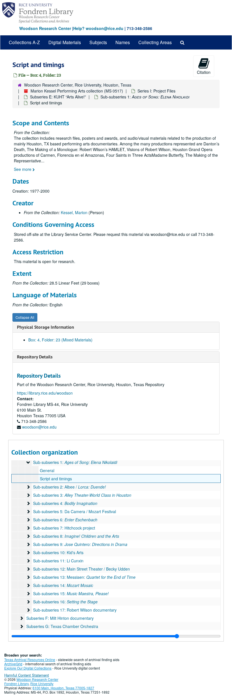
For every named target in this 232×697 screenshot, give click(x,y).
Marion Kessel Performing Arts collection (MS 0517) (77, 91)
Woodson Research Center (45, 28)
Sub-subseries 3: (82, 495)
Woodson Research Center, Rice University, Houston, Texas (77, 85)
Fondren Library (16, 683)
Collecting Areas (155, 42)
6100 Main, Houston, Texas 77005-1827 (63, 687)
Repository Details (35, 357)
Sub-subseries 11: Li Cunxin (58, 560)
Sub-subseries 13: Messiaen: (84, 577)
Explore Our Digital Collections (27, 668)
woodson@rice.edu (39, 427)
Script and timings (56, 478)
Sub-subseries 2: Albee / (69, 487)
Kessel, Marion (74, 212)
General (47, 470)
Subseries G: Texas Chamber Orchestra (62, 626)
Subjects (98, 42)
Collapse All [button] (25, 317)
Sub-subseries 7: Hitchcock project (64, 528)
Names (122, 42)
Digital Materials (64, 42)
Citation (203, 72)
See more (23, 169)
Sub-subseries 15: (71, 593)
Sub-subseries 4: (65, 503)
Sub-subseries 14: (63, 585)
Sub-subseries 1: (145, 97)
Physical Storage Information (45, 327)
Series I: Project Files (156, 91)
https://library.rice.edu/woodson (45, 393)
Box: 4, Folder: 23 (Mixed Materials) (60, 340)
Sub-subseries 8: (76, 536)
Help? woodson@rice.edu (98, 28)
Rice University (41, 683)
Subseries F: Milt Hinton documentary (60, 618)
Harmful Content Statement (26, 675)
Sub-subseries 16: (65, 602)
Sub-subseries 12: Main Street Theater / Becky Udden (81, 569)
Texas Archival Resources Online (29, 659)
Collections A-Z (24, 42)
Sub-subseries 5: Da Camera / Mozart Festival (74, 511)
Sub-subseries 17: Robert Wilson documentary (75, 610)
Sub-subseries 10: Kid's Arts (58, 552)
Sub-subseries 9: (80, 544)
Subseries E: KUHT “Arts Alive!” (58, 97)
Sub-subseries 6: (65, 519)
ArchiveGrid (13, 663)
